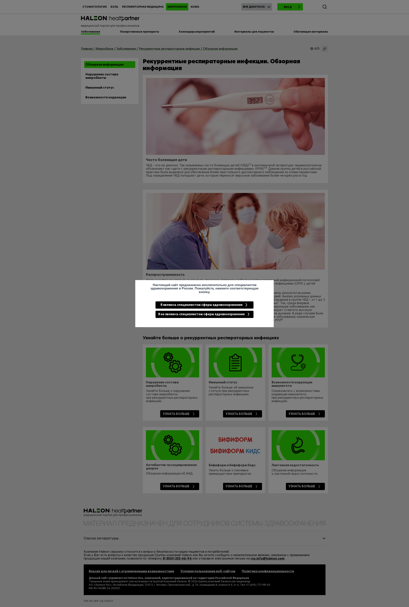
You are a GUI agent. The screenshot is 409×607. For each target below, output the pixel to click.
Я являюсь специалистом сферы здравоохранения (201, 305)
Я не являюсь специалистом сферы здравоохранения (201, 314)
